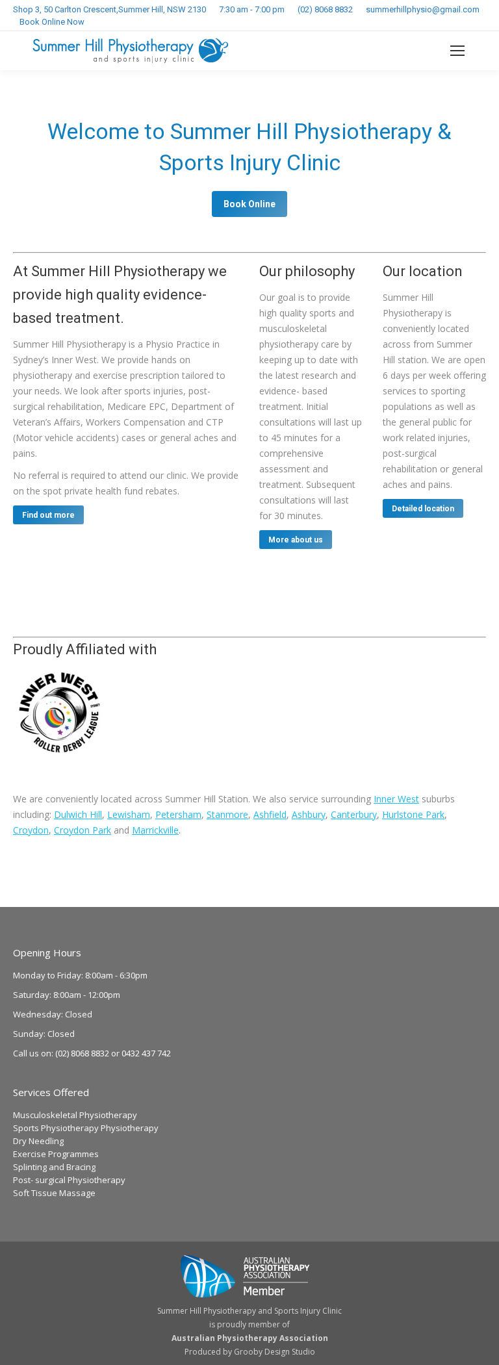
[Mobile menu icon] (457, 51)
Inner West (396, 799)
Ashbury (309, 814)
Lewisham (128, 814)
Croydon (31, 830)
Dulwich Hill (78, 814)
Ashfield (270, 814)
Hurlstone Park (413, 814)
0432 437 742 (146, 1053)
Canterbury (354, 814)
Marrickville (155, 830)
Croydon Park (82, 830)
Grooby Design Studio (274, 1351)
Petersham (178, 814)
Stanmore (227, 814)
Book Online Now (51, 22)
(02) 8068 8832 (325, 9)
